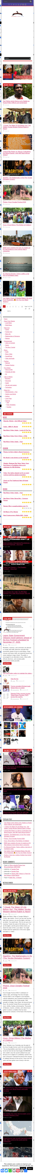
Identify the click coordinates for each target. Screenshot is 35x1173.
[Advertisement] (17, 36)
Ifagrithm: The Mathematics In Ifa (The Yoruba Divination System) (17, 957)
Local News (8, 323)
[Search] (30, 1)
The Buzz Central (10, 347)
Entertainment (8, 341)
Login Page (8, 398)
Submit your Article (10, 394)
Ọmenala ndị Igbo (10, 372)
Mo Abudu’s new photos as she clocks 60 (15, 457)
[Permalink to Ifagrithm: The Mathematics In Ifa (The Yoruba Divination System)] (17, 175)
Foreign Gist (8, 332)
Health (7, 383)
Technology (8, 387)
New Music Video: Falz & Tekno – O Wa (15, 436)
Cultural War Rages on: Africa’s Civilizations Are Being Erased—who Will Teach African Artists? (17, 153)
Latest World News (10, 1071)
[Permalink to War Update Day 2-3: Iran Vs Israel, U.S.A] (17, 1109)
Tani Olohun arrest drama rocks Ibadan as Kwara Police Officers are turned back (16, 102)
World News (8, 325)
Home (5, 319)
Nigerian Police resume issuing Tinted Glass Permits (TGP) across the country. (20, 695)
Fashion (6, 361)
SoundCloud (8, 356)
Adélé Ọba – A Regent (15, 877)
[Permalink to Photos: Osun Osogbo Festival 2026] (17, 200)
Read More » (7, 663)
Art (6, 374)
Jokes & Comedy (10, 343)
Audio (6, 352)
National (7, 363)
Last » (9, 311)
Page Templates (11, 404)
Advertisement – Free (11, 392)
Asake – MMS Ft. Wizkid (10, 426)
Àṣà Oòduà (7, 368)
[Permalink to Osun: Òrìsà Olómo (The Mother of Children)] (17, 222)
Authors (7, 396)
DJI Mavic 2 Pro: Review (10, 512)
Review (5, 489)
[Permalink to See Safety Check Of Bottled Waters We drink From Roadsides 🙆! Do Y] (17, 296)
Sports (7, 345)
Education (8, 380)
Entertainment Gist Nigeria (13, 707)
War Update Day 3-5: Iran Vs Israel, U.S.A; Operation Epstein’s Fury (16, 1088)
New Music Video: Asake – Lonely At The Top (17, 430)
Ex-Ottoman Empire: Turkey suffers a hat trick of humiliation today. (16, 274)
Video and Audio (9, 358)
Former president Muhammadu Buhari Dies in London (20, 687)
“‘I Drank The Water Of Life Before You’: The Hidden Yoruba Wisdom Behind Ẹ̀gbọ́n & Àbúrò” (17, 127)
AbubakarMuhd (15, 690)
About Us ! (7, 390)
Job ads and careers (11, 385)
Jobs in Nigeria (8, 376)
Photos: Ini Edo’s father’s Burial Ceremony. (16, 452)
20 (25, 308)
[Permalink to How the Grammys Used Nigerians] (17, 811)
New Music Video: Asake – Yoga (13, 441)
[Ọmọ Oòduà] (17, 15)
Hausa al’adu (9, 369)
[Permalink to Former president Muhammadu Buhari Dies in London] (6, 691)
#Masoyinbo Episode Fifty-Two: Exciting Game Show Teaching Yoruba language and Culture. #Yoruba (17, 768)
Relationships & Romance (12, 336)
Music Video (8, 354)
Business (7, 378)
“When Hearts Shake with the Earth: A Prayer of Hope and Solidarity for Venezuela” (17, 543)
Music (5, 350)
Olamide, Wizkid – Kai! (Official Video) (14, 421)
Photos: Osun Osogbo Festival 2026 (15, 77)
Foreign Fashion (9, 365)
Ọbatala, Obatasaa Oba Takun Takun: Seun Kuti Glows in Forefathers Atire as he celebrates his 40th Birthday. (16, 465)
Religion (7, 338)
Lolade (5, 645)
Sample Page (15, 869)
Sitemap (7, 400)
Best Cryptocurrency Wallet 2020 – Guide (15, 515)
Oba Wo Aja (14, 679)
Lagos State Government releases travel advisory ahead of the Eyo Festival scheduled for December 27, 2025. (17, 638)
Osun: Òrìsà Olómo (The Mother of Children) (17, 225)
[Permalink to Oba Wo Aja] (6, 684)
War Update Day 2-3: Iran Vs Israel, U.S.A (16, 1112)
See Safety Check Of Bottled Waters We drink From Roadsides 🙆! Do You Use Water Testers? (17, 299)
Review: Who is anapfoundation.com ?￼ (15, 506)
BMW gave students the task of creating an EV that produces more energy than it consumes (16, 249)
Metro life (7, 334)
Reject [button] (30, 1168)
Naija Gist (7, 328)
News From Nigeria (9, 321)
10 (22, 306)
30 (29, 308)
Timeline (8, 407)
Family (7, 329)
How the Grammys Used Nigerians (14, 814)
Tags (7, 402)
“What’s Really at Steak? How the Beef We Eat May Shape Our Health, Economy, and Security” (16, 569)
